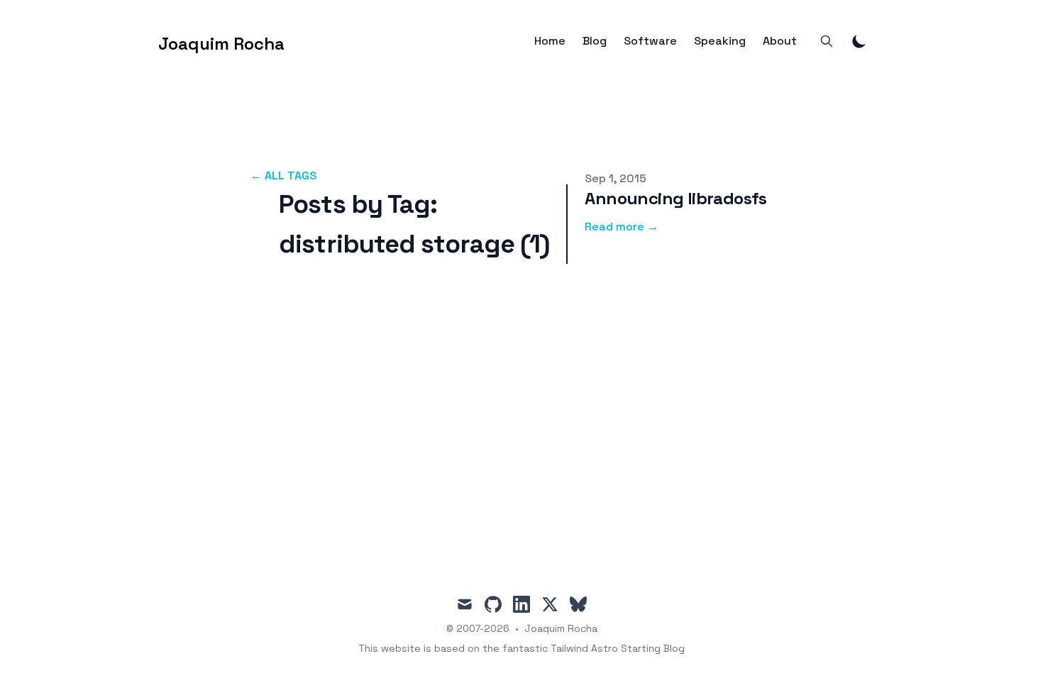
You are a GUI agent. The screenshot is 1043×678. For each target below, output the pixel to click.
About (780, 41)
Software (650, 41)
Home (549, 41)
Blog (595, 41)
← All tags (283, 175)
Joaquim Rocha (560, 628)
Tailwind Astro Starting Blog (618, 648)
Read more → (621, 226)
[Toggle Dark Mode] (859, 41)
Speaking (720, 41)
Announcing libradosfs (675, 198)
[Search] (826, 41)
